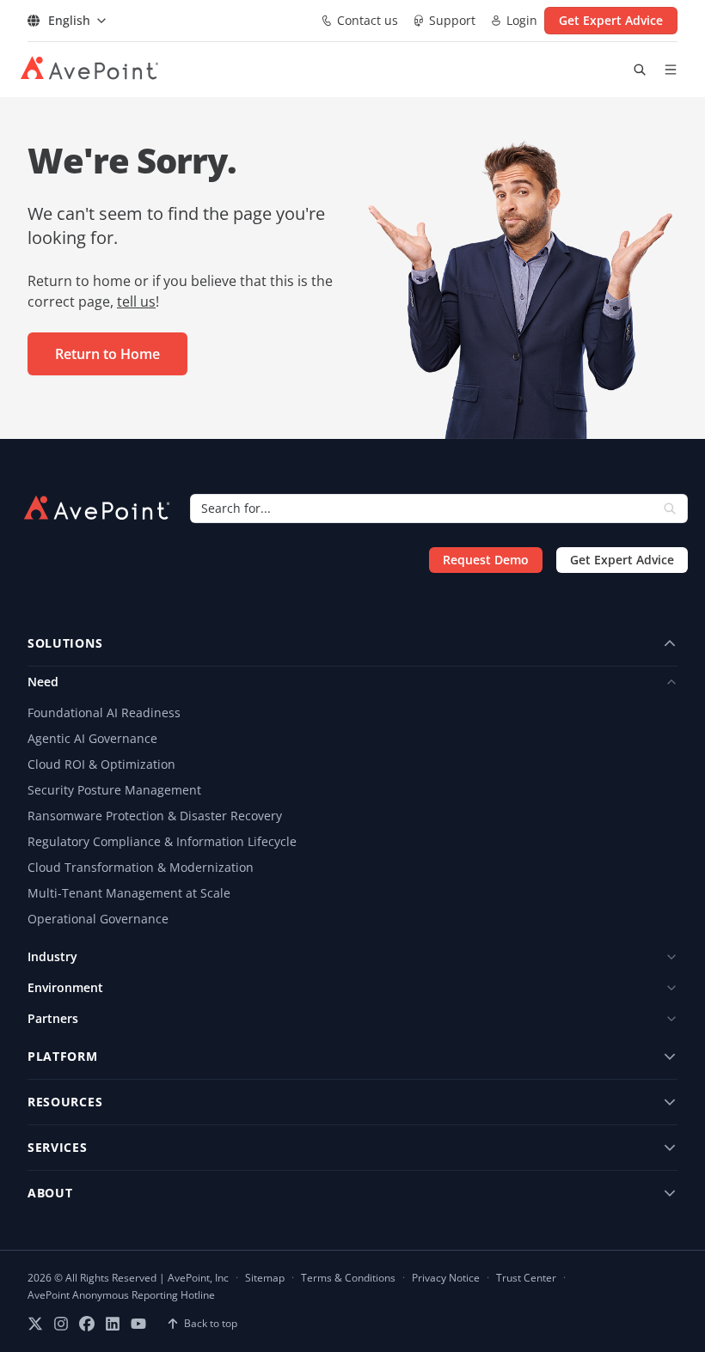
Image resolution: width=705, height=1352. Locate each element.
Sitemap (265, 1278)
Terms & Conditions (348, 1278)
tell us (136, 301)
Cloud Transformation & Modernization (141, 867)
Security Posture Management (114, 790)
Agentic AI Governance (92, 738)
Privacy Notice (446, 1278)
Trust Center (526, 1278)
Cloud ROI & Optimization (101, 764)
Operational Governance (98, 918)
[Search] (670, 508)
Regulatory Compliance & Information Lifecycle (162, 841)
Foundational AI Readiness (104, 712)
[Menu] (670, 69)
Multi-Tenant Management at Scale (129, 893)
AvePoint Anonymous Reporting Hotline (121, 1295)
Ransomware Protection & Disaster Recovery (155, 815)
